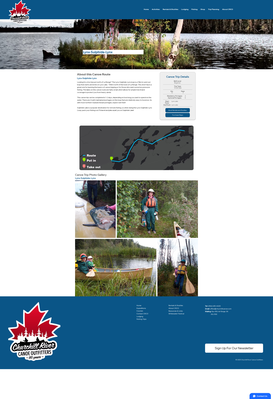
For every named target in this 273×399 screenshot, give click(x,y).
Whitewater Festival (176, 314)
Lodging (139, 316)
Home (138, 305)
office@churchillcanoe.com (220, 309)
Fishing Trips (141, 319)
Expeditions (141, 308)
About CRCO (173, 308)
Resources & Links (175, 311)
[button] (213, 9)
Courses (139, 311)
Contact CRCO (142, 314)
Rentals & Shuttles (175, 305)
